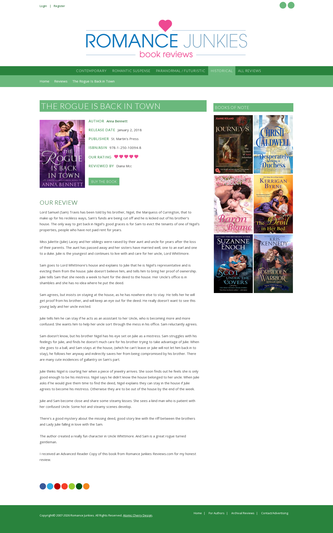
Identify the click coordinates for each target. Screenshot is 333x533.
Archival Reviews (242, 513)
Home (198, 513)
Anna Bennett (117, 121)
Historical (222, 71)
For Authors (216, 513)
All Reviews (249, 71)
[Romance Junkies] (166, 38)
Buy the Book (104, 181)
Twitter (291, 5)
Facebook (283, 5)
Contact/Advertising (274, 513)
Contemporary (91, 71)
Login (43, 6)
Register (59, 6)
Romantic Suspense (131, 71)
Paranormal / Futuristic (180, 71)
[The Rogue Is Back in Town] (62, 154)
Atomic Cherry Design (137, 515)
